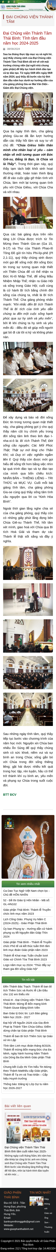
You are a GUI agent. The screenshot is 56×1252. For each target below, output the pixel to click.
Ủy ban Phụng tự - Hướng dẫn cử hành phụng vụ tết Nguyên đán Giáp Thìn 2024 (27, 932)
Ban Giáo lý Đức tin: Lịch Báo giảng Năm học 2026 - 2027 (25, 1015)
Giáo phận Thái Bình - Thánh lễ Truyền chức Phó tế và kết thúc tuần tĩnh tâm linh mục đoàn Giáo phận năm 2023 (27, 946)
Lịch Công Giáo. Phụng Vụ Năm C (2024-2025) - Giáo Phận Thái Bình (25, 921)
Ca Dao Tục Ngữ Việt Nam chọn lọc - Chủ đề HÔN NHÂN (26, 892)
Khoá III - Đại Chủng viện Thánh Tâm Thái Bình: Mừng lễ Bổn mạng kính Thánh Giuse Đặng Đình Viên (26, 1003)
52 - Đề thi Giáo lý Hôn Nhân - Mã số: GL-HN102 (26, 902)
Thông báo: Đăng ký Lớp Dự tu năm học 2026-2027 (25, 1086)
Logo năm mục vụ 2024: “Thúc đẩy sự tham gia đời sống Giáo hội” (27, 967)
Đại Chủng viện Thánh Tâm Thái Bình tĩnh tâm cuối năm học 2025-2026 (26, 1150)
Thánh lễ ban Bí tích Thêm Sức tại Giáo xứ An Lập (28, 1038)
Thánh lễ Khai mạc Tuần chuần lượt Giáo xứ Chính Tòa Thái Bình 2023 (25, 957)
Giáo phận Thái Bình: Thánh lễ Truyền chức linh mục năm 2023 (27, 911)
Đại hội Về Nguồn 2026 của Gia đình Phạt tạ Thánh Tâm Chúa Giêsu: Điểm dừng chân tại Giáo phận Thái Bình (27, 1026)
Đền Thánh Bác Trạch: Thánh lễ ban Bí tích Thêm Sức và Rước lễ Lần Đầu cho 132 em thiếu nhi (27, 990)
